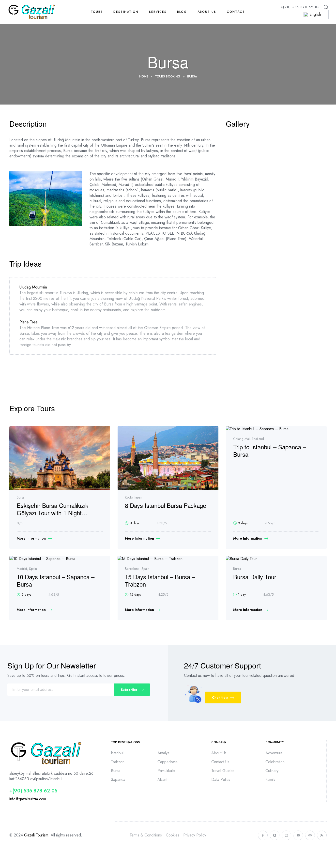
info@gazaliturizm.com (27, 799)
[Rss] (322, 835)
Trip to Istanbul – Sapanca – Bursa (269, 450)
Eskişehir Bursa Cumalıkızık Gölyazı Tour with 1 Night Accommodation (52, 512)
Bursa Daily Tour (254, 576)
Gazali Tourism (36, 835)
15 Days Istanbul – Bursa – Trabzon (160, 580)
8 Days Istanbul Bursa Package (165, 505)
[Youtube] (298, 835)
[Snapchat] (274, 835)
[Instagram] (286, 835)
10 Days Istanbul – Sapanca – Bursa (55, 580)
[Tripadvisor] (310, 835)
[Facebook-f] (263, 835)
